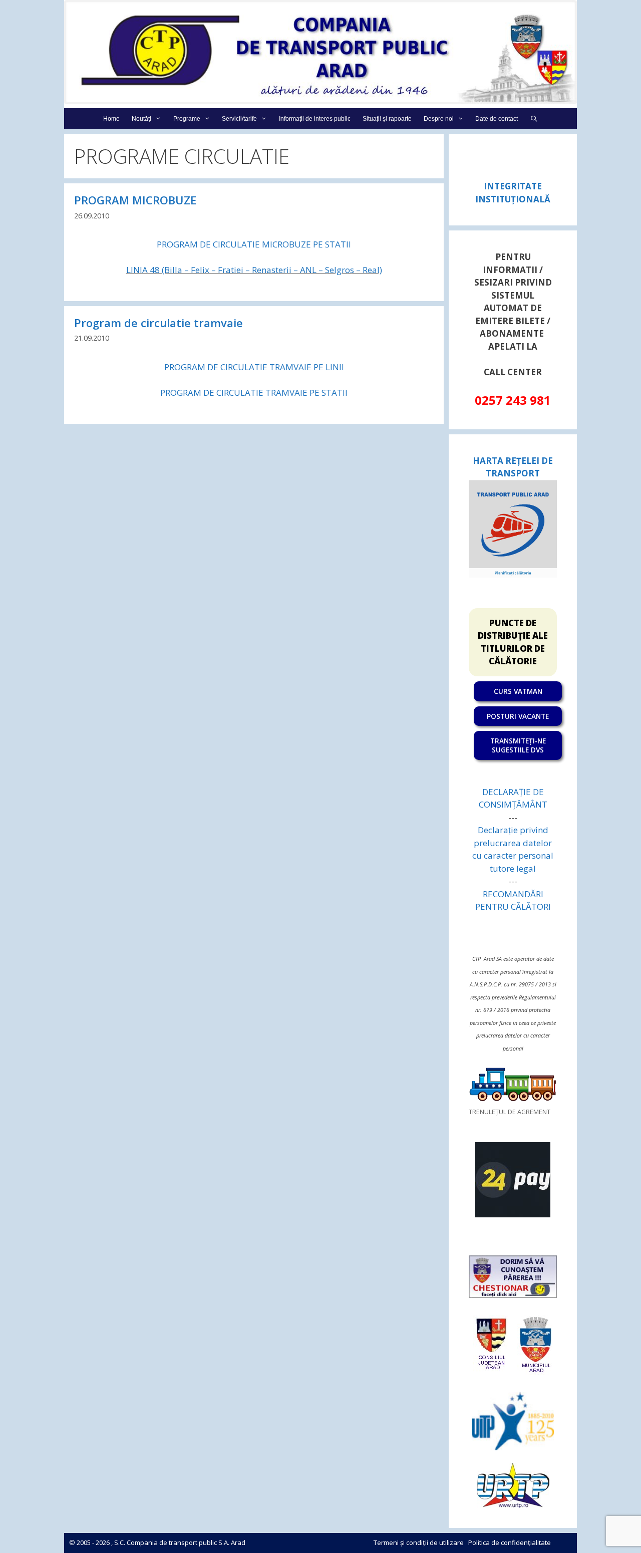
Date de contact (496, 118)
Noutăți (141, 118)
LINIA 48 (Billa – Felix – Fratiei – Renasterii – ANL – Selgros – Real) (254, 270)
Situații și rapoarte (387, 118)
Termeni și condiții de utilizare (419, 1542)
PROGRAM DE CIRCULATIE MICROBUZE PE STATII (254, 244)
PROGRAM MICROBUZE (135, 199)
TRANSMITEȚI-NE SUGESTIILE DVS (518, 745)
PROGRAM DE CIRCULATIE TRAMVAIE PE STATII (254, 392)
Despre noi (439, 118)
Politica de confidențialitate (509, 1542)
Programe (186, 118)
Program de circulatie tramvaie (158, 322)
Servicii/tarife (239, 118)
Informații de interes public (315, 118)
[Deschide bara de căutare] (533, 118)
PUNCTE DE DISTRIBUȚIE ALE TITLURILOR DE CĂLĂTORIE (513, 642)
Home (111, 118)
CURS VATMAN (518, 691)
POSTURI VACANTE (518, 716)
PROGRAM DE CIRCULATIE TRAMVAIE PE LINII (254, 367)
